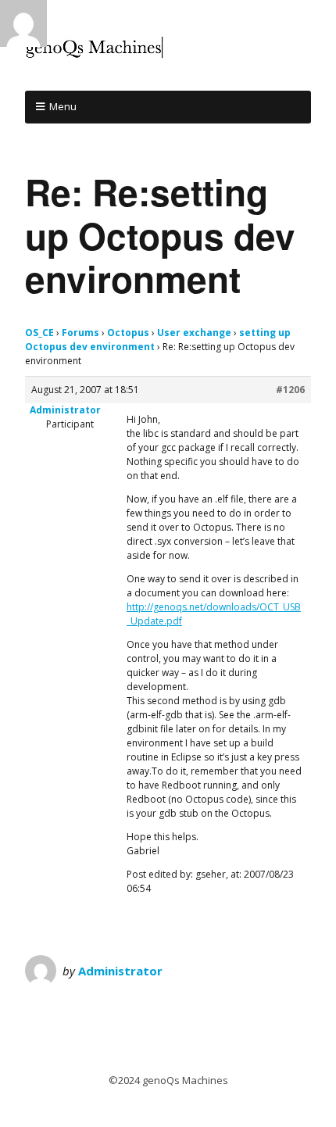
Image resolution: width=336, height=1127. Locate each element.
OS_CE (39, 332)
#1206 (290, 389)
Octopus (128, 332)
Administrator (120, 971)
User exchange (194, 332)
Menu (63, 106)
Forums (80, 332)
